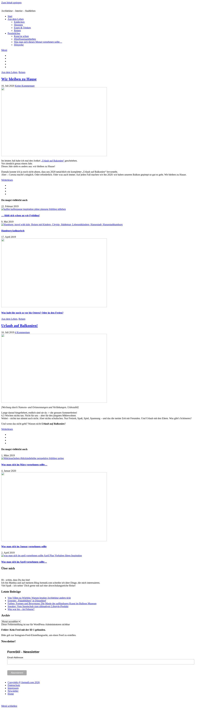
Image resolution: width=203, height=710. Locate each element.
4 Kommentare (22, 332)
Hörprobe (19, 44)
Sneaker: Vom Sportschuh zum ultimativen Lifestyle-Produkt (38, 606)
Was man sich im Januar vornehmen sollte (24, 546)
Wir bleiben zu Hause (19, 79)
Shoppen (18, 24)
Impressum (13, 688)
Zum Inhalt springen (11, 2)
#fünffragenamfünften (25, 39)
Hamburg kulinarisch (12, 230)
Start (10, 16)
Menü (4, 50)
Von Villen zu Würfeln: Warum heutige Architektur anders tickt (39, 597)
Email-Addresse (15, 657)
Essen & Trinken (22, 27)
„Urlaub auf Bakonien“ (53, 160)
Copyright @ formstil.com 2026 (24, 682)
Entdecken (19, 22)
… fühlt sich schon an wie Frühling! (20, 215)
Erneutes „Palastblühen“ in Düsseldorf (27, 600)
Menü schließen (9, 706)
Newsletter (13, 691)
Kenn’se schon (21, 36)
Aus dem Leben (16, 19)
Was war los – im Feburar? (21, 609)
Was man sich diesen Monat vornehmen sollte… (38, 42)
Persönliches (14, 33)
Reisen (17, 30)
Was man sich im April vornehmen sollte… (24, 561)
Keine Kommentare (25, 85)
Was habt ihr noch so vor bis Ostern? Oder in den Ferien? (32, 312)
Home (11, 693)
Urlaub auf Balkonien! (19, 326)
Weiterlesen (7, 180)
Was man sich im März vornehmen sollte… (24, 464)
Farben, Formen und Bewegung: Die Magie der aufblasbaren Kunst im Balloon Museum (52, 603)
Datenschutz (14, 685)
